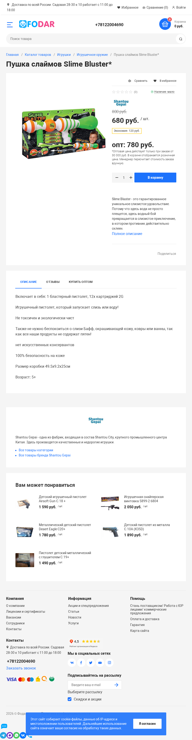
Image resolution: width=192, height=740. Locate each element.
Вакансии (13, 617)
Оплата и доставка (144, 619)
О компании (15, 606)
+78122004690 (109, 24)
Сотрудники (15, 623)
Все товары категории (36, 450)
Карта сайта (139, 631)
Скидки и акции (87, 699)
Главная (12, 55)
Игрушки (64, 55)
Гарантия (137, 625)
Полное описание (127, 233)
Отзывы (52, 282)
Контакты (14, 629)
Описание (28, 282)
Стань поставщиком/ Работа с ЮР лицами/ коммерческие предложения (156, 609)
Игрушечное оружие (92, 55)
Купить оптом (81, 282)
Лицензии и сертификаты (25, 611)
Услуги (73, 623)
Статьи (73, 611)
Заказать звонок (21, 668)
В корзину (155, 177)
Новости (74, 617)
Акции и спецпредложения (88, 606)
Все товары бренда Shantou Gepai (44, 455)
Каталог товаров (38, 55)
